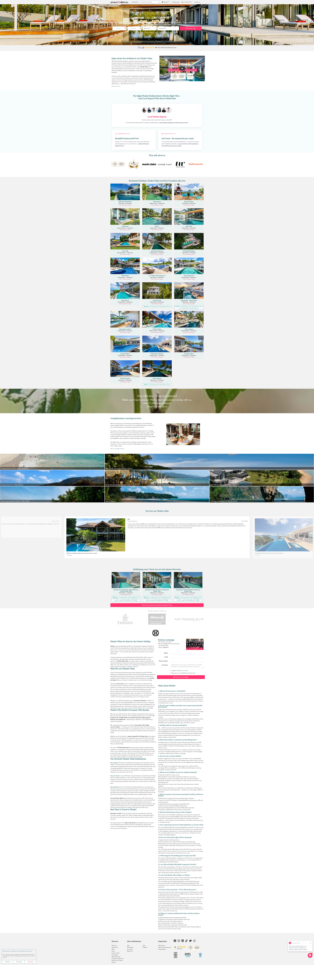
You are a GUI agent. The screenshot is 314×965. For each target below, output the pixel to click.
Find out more (116, 86)
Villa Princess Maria (72, 553)
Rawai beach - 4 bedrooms (189, 355)
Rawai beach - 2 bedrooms (157, 593)
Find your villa (191, 28)
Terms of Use (184, 670)
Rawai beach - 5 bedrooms (189, 228)
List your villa (115, 953)
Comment (165, 665)
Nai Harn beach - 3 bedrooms (125, 253)
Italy (144, 945)
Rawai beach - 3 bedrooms (125, 355)
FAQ (113, 949)
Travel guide (162, 949)
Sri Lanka (129, 949)
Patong (152, 32)
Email (166, 657)
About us (114, 945)
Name (166, 653)
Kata (111, 798)
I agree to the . (180, 670)
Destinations (135, 2)
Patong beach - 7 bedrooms (157, 253)
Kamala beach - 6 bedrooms (189, 277)
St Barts (145, 947)
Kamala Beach (114, 787)
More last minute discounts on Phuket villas (157, 605)
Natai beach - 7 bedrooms (157, 380)
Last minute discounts (164, 947)
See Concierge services (117, 448)
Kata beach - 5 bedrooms (189, 203)
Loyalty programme (117, 958)
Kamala (161, 32)
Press (113, 951)
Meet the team (116, 957)
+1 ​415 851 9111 (187, 2)
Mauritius (130, 951)
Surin (156, 32)
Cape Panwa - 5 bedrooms (189, 253)
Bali (128, 945)
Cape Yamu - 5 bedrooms (125, 203)
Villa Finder (161, 945)
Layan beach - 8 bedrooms (157, 277)
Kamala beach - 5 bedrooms (125, 302)
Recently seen (175, 2)
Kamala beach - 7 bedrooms (125, 277)
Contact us (197, 2)
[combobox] (150, 2)
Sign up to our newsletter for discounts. (183, 673)
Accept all (30, 961)
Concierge (115, 955)
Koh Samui (130, 947)
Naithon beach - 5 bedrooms (157, 203)
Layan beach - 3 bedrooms (157, 228)
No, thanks (19, 961)
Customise (7, 961)
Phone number (163, 661)
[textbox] (150, 2)
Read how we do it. (157, 406)
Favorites (166, 2)
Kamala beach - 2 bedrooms (125, 331)
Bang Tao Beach (115, 776)
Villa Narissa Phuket (260, 553)
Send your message (181, 677)
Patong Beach (114, 763)
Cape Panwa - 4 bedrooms (157, 302)
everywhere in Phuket (171, 32)
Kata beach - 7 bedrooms (189, 302)
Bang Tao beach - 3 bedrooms (125, 228)
